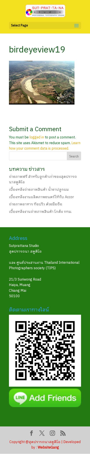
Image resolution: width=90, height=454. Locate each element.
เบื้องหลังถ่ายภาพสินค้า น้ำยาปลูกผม (39, 190)
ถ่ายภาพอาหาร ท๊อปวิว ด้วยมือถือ (35, 204)
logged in (36, 137)
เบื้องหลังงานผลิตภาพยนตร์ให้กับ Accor (41, 197)
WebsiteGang (48, 448)
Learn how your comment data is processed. (44, 146)
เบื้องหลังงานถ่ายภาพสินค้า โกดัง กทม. (40, 212)
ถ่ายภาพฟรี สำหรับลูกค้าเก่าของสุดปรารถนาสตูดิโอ (43, 179)
